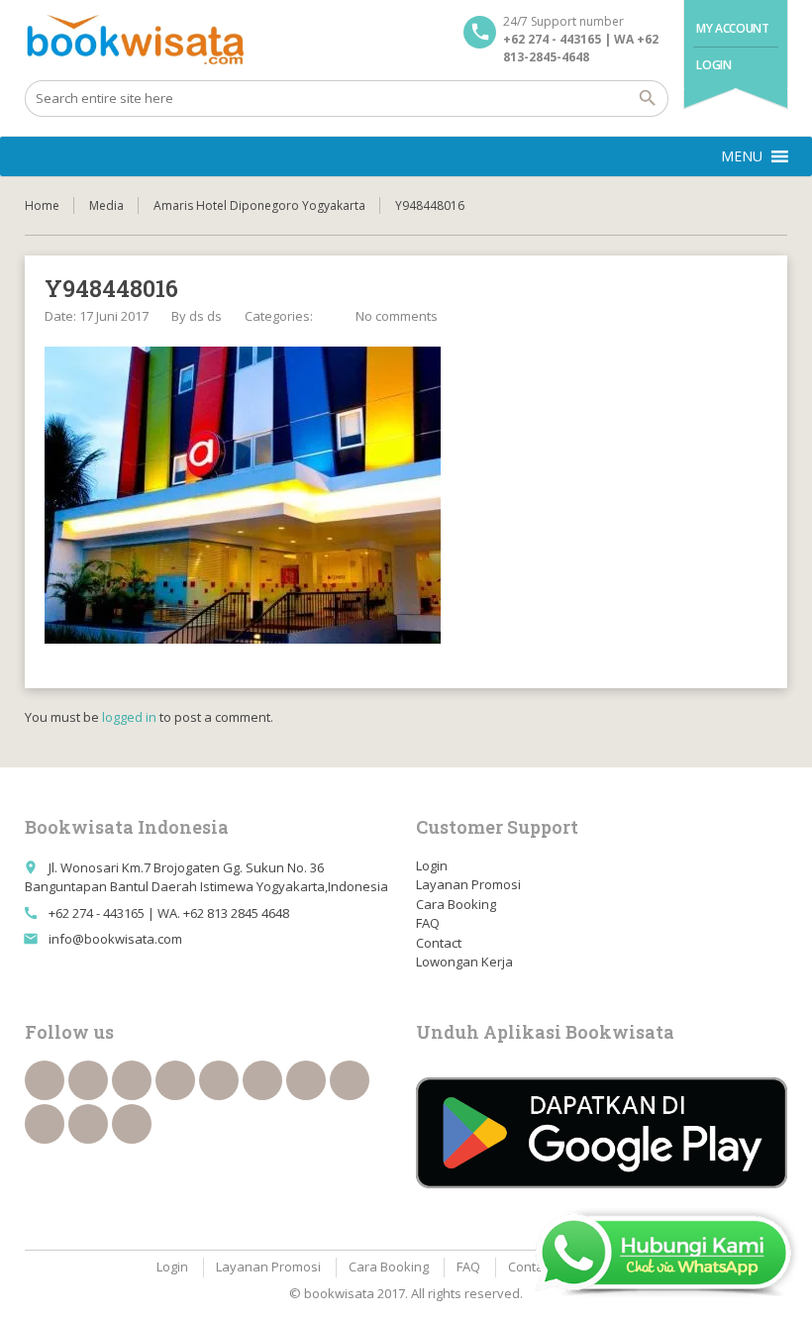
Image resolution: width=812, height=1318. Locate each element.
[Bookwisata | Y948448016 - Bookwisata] (134, 39)
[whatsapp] (44, 1124)
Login (713, 64)
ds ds (205, 316)
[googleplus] (219, 1080)
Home (42, 205)
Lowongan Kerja (464, 961)
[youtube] (262, 1080)
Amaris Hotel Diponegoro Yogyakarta (259, 205)
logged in (129, 717)
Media (106, 205)
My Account (732, 28)
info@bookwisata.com (115, 939)
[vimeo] (306, 1080)
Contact (438, 943)
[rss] (132, 1080)
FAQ (428, 923)
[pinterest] (349, 1080)
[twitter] (88, 1080)
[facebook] (44, 1080)
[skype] (132, 1124)
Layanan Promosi (468, 884)
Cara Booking (456, 904)
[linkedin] (175, 1080)
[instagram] (88, 1124)
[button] (741, 156)
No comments (396, 316)
